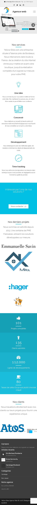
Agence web (19, 11)
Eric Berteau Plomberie (14, 453)
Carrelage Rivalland (13, 465)
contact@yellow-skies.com (13, 1)
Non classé (4, 478)
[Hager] (18, 286)
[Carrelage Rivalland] (3, 466)
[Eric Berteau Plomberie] (3, 454)
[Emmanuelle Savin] (18, 246)
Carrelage (4, 474)
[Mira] (18, 263)
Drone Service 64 (12, 459)
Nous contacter (17, 206)
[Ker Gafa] (18, 302)
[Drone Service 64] (3, 459)
